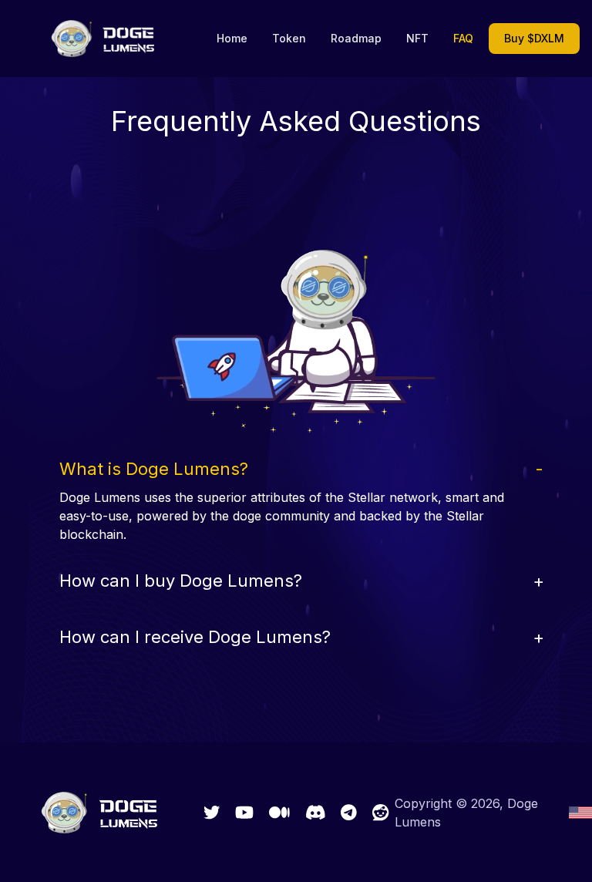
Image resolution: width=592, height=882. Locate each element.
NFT (417, 38)
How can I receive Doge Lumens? (195, 637)
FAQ (463, 38)
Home (232, 38)
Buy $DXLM (534, 38)
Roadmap (356, 38)
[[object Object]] (212, 812)
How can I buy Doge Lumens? (180, 581)
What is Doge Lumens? (153, 469)
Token (289, 38)
